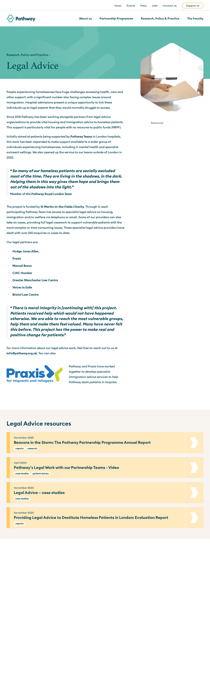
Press (143, 5)
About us (85, 18)
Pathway (25, 18)
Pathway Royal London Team (51, 194)
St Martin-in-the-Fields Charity (62, 207)
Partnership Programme (116, 18)
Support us (192, 5)
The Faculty (195, 18)
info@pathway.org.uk (22, 353)
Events (131, 5)
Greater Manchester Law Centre (35, 280)
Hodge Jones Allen (25, 251)
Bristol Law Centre (25, 294)
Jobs (155, 5)
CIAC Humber (22, 273)
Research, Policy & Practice (160, 18)
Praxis (16, 258)
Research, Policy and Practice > (28, 55)
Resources (157, 122)
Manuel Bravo (22, 266)
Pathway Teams (81, 136)
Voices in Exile (22, 287)
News (118, 5)
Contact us (170, 5)
